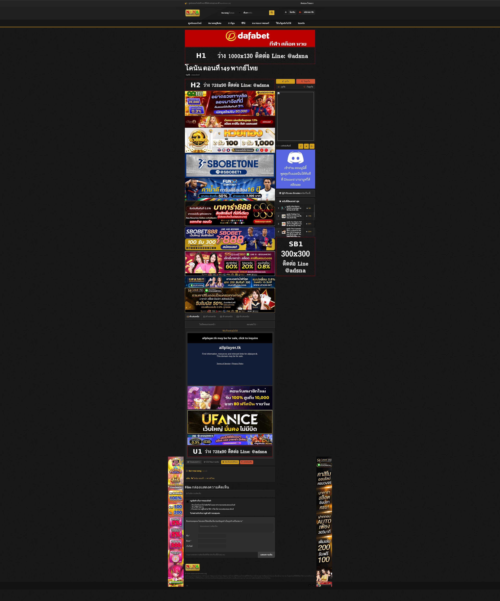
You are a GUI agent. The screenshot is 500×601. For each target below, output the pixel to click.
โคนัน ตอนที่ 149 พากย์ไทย (204, 478)
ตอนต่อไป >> (252, 324)
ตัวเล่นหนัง (194, 317)
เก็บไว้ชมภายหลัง (212, 462)
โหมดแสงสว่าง (194, 462)
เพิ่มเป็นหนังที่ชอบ (231, 462)
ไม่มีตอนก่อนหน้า (207, 324)
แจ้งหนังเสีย (247, 462)
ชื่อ (188, 536)
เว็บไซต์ (189, 546)
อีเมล (188, 541)
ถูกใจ (287, 81)
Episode (204, 471)
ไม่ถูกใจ (307, 81)
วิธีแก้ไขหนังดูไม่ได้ (230, 331)
